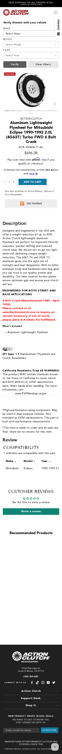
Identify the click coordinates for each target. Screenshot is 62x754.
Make (7, 28)
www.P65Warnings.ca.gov (31, 393)
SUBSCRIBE (49, 730)
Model (8, 39)
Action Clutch (31, 119)
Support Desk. (31, 698)
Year (6, 50)
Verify (15, 64)
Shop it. (31, 705)
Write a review (31, 511)
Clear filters (43, 64)
